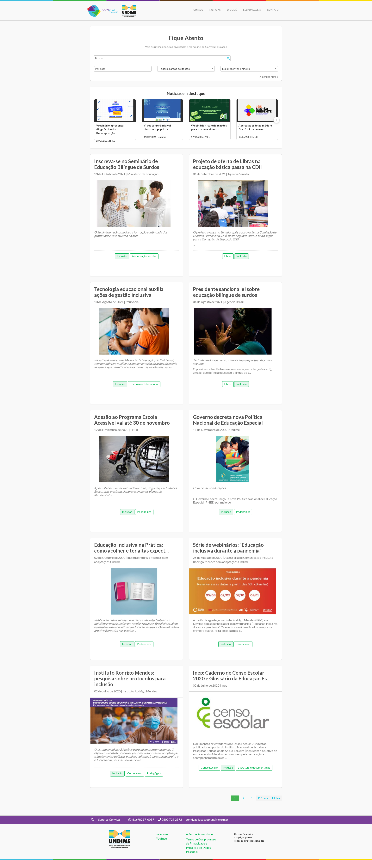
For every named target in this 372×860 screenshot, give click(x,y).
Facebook (162, 834)
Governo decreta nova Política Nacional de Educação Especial (228, 420)
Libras (228, 256)
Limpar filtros (270, 76)
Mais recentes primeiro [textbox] (236, 68)
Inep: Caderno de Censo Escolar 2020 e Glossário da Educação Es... (231, 676)
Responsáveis (252, 9)
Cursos (198, 9)
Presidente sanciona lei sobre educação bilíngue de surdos (226, 292)
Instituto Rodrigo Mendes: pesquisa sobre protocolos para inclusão (130, 678)
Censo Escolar (209, 767)
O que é (232, 9)
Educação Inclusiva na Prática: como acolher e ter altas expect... (131, 548)
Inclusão (122, 256)
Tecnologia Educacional (144, 384)
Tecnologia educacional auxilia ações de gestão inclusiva (129, 292)
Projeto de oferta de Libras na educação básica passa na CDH (228, 164)
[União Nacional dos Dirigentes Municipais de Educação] (127, 11)
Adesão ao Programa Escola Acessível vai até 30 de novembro (132, 420)
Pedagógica (144, 511)
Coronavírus (243, 644)
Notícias (215, 9)
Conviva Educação (101, 7)
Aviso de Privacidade (199, 834)
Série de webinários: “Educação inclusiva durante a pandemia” (228, 548)
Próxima (263, 798)
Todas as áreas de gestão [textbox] (174, 68)
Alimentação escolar (144, 256)
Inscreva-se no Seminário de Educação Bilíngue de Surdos (126, 164)
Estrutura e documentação (254, 767)
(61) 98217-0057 (143, 819)
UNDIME (115, 831)
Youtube (161, 838)
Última (276, 798)
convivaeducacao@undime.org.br (207, 819)
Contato (273, 9)
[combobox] (186, 69)
